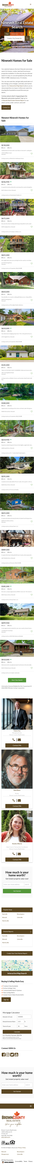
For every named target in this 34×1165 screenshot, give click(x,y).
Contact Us (6, 107)
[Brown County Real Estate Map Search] (17, 968)
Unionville (20, 917)
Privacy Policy (22, 1147)
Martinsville (5, 921)
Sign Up (6, 999)
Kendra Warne (17, 843)
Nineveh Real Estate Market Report (13, 100)
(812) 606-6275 (5, 1137)
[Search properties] (27, 38)
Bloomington (20, 914)
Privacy (30, 1161)
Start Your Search (17, 680)
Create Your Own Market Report (17, 953)
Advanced (14, 34)
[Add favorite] (31, 153)
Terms (25, 1161)
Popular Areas (7, 909)
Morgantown (5, 1154)
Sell (21, 34)
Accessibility (18, 1161)
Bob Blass (17, 790)
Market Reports (8, 931)
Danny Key (17, 731)
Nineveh (4, 917)
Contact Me (17, 745)
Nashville (4, 914)
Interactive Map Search (16, 86)
